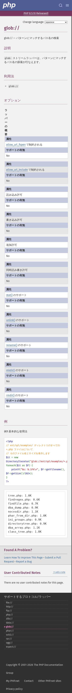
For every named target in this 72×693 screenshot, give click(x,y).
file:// (9, 602)
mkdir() (10, 370)
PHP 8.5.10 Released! (36, 13)
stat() (9, 295)
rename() (11, 345)
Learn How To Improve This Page (23, 557)
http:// (9, 606)
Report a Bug (24, 561)
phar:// (10, 630)
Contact (28, 680)
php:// (9, 614)
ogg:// (9, 642)
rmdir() (10, 395)
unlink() (10, 320)
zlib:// (9, 618)
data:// (10, 622)
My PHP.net (12, 680)
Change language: (33, 22)
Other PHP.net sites (49, 680)
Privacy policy (14, 688)
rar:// (9, 638)
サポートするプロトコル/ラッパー (27, 597)
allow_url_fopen (16, 144)
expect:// (11, 646)
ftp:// (9, 610)
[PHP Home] (9, 5)
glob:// (10, 626)
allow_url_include (17, 169)
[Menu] (67, 5)
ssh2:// (10, 634)
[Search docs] (60, 5)
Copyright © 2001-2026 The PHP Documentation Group (34, 668)
